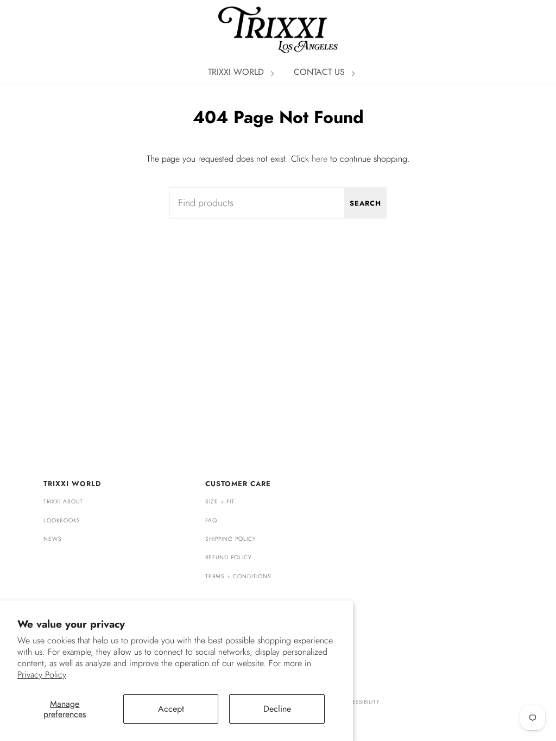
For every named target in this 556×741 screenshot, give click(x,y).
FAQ (211, 520)
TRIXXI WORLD (237, 72)
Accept (171, 708)
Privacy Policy (41, 674)
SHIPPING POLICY (230, 539)
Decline (277, 708)
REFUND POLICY (228, 557)
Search (365, 203)
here (319, 158)
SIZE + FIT (220, 501)
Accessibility (360, 702)
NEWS (52, 539)
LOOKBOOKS (61, 520)
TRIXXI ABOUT (63, 501)
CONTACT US (321, 72)
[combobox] (278, 203)
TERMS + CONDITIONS (238, 576)
